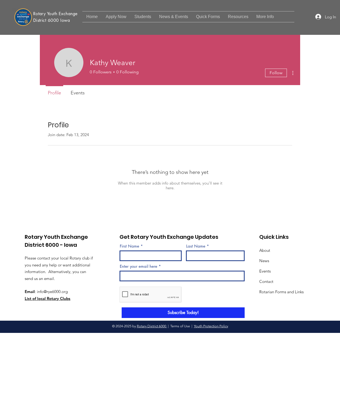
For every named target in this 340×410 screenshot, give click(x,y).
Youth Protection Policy (211, 326)
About (264, 250)
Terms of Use (180, 326)
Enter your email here (138, 266)
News (264, 260)
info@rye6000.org (52, 291)
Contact (266, 281)
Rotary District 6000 (152, 326)
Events (265, 271)
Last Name (195, 246)
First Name (129, 246)
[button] (173, 16)
